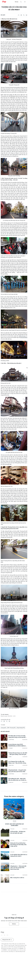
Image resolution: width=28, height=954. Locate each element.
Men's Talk (11, 765)
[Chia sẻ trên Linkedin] (26, 15)
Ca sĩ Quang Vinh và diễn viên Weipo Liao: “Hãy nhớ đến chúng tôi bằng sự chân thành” (17, 763)
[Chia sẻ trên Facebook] (18, 15)
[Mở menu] (25, 2)
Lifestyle (11, 782)
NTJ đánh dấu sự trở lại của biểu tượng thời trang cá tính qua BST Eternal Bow (17, 737)
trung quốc (3, 727)
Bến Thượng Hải (11, 727)
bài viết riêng (24, 337)
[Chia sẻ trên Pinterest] (21, 15)
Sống (10, 756)
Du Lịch (3, 15)
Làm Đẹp (11, 748)
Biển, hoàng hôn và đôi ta (17, 877)
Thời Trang (11, 739)
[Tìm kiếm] (21, 2)
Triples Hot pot (22, 335)
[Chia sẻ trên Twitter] (24, 15)
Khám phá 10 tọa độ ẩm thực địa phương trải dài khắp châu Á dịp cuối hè (18, 844)
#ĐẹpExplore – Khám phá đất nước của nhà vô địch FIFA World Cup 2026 (18, 867)
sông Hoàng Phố (21, 727)
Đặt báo (16, 1)
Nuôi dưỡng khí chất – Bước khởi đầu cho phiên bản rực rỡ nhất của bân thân (17, 780)
